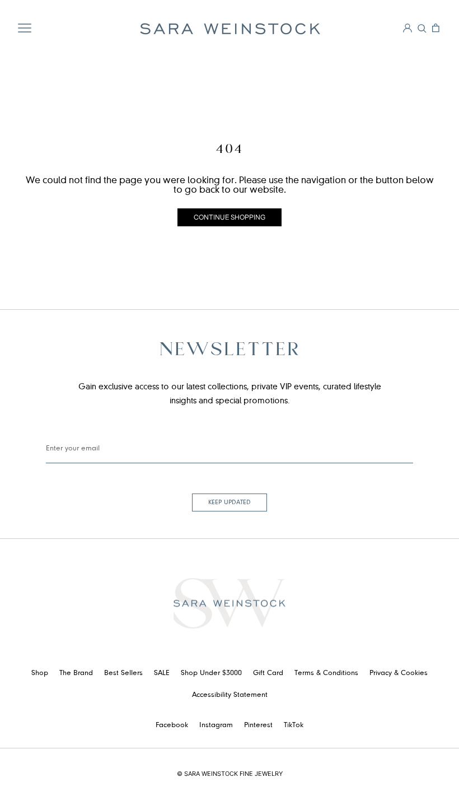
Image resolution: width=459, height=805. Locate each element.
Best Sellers (123, 673)
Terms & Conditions (326, 673)
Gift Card (268, 673)
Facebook (172, 725)
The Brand (76, 673)
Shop (39, 673)
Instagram (216, 725)
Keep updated (229, 502)
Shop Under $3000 (211, 673)
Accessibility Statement (230, 695)
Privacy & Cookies (398, 673)
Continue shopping (229, 217)
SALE (162, 673)
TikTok (293, 725)
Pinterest (258, 725)
